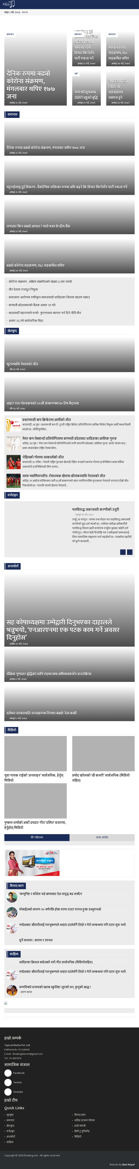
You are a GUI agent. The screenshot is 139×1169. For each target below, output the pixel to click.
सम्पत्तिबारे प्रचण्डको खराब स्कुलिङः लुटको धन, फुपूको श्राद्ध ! (55, 987)
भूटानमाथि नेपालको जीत (22, 364)
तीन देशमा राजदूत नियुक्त (23, 289)
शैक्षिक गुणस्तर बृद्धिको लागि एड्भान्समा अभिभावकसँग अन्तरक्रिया (49, 674)
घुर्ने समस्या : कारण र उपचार (36, 940)
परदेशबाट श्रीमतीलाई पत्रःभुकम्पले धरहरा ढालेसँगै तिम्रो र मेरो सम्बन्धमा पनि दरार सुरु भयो (72, 925)
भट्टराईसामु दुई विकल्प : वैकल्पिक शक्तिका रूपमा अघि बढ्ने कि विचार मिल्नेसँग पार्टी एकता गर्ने (86, 44)
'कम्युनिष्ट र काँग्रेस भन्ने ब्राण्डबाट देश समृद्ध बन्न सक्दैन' (50, 894)
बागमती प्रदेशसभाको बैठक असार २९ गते (32, 305)
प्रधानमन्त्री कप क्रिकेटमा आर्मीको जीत (46, 420)
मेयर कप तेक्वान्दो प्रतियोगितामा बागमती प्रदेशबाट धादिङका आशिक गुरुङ (69, 439)
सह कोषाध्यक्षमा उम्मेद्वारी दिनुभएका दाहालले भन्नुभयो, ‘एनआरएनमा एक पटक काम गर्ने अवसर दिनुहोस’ (63, 630)
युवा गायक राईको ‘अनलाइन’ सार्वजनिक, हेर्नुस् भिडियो (33, 778)
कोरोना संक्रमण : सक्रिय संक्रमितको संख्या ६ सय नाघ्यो (40, 282)
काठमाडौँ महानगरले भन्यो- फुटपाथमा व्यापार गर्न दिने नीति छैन (45, 313)
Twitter (17, 1082)
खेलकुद (10, 1126)
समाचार (10, 34)
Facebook (19, 1073)
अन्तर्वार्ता (11, 1136)
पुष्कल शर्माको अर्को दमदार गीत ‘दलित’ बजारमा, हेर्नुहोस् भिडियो (35, 825)
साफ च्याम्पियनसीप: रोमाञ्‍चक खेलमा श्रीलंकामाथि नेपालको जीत (63, 476)
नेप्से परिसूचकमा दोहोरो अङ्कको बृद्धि (86, 95)
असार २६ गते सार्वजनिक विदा (26, 321)
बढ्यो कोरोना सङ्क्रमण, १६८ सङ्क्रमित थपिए (118, 53)
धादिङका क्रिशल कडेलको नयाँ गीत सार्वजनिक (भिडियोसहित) (56, 962)
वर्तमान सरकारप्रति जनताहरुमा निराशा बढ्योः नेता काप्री (42, 713)
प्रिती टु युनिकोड (82, 1131)
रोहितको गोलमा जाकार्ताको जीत (43, 457)
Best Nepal (128, 1164)
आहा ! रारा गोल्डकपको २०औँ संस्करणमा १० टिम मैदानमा (43, 403)
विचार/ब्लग (80, 1115)
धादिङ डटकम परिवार (84, 1120)
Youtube (18, 1092)
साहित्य (10, 1142)
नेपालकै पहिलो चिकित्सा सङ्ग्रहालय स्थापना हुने (118, 89)
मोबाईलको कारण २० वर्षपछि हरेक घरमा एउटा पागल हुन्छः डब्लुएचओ (60, 909)
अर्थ (75, 74)
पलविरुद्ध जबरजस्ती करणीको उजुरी (95, 510)
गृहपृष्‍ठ (10, 1115)
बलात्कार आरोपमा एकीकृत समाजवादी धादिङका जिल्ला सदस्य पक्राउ (49, 297)
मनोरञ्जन (10, 1131)
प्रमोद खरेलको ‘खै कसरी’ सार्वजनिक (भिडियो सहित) (101, 778)
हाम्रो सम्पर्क (80, 1126)
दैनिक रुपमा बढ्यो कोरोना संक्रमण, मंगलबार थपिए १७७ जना (31, 85)
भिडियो (77, 1136)
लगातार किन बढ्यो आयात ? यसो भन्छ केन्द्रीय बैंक (38, 226)
